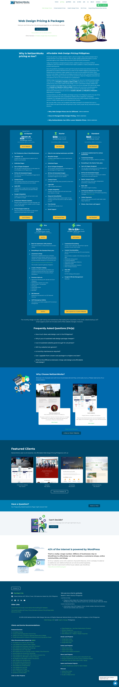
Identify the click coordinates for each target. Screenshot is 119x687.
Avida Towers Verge (67, 649)
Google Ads (44, 35)
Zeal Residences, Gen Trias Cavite (22, 649)
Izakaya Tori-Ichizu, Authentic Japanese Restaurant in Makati (29, 635)
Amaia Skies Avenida (67, 641)
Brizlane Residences (67, 630)
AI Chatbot (37, 35)
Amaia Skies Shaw (67, 642)
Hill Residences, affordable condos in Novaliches (26, 658)
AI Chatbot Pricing (18, 632)
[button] (41, 29)
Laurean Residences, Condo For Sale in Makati (74, 665)
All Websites (44, 607)
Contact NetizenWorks (30, 607)
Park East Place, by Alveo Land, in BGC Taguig (74, 660)
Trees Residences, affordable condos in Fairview (26, 656)
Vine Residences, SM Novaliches (21, 665)
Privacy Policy (28, 610)
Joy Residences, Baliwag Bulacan (22, 664)
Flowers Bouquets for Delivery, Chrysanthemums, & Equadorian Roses (32, 637)
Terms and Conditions (17, 610)
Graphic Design (63, 620)
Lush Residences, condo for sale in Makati (24, 644)
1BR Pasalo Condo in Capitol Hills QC (72, 632)
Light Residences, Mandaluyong (21, 660)
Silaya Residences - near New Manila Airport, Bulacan (76, 628)
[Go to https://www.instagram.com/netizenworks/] (18, 601)
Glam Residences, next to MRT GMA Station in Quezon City (29, 655)
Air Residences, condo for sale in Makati (23, 642)
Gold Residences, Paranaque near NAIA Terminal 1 (26, 646)
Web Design (48, 620)
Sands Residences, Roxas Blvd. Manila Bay (24, 653)
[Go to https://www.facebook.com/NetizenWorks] (12, 601)
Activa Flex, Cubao (67, 671)
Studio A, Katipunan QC (68, 674)
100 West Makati (66, 673)
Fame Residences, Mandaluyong (22, 662)
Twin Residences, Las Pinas (20, 667)
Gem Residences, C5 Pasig (20, 669)
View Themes (51, 160)
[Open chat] (115, 683)
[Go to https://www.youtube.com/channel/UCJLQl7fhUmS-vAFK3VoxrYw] (24, 601)
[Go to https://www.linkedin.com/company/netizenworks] (21, 601)
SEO (53, 620)
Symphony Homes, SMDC (20, 672)
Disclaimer (35, 610)
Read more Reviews (71, 429)
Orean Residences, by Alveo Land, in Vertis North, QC (76, 657)
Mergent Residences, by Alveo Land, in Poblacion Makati (77, 658)
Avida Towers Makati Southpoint (71, 651)
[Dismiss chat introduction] (116, 678)
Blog (38, 607)
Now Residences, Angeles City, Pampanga (24, 648)
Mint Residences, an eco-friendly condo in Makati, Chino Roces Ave (31, 651)
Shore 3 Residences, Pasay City (21, 671)
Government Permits (17, 607)
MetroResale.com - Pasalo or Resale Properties (75, 633)
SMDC (33, 640)
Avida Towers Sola (67, 648)
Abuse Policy (42, 610)
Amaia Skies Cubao (67, 639)
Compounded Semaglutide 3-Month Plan (24, 633)
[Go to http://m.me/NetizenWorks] (15, 601)
